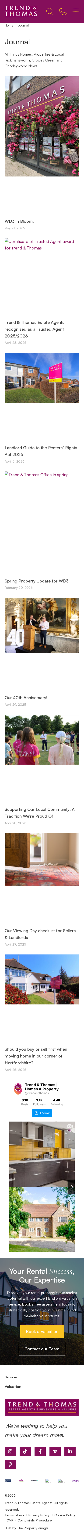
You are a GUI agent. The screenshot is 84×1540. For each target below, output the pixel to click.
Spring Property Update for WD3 (37, 580)
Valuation (13, 1386)
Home (9, 25)
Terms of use (14, 1515)
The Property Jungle (33, 1528)
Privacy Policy (39, 1515)
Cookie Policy (64, 1515)
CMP (10, 1520)
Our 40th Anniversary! (26, 697)
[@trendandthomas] (18, 1089)
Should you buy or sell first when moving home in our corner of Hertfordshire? (36, 1055)
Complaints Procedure (35, 1520)
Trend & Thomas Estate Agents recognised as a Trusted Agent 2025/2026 (34, 329)
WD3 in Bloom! (19, 221)
